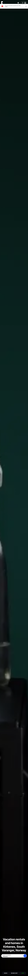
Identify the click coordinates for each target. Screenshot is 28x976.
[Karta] (2, 3)
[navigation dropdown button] (24, 2)
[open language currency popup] (18, 2)
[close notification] (26, 6)
